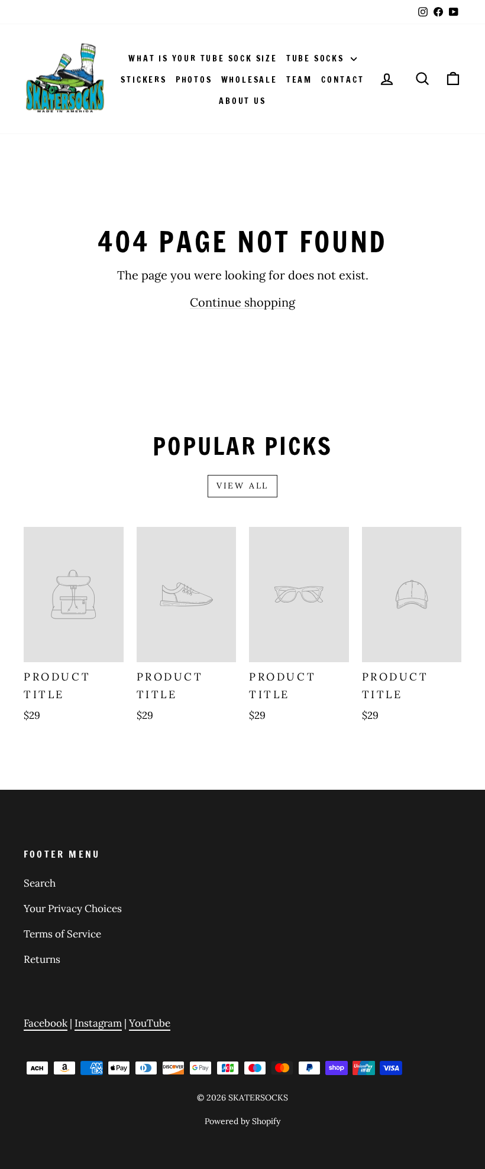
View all (242, 485)
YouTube (149, 1023)
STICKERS (143, 80)
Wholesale (249, 80)
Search (40, 883)
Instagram (98, 1023)
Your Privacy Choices (73, 908)
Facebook (45, 1023)
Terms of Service (62, 933)
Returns (42, 959)
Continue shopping (242, 302)
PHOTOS (194, 80)
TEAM (299, 80)
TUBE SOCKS (317, 58)
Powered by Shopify (242, 1121)
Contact (342, 80)
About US (242, 101)
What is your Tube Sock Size (202, 58)
